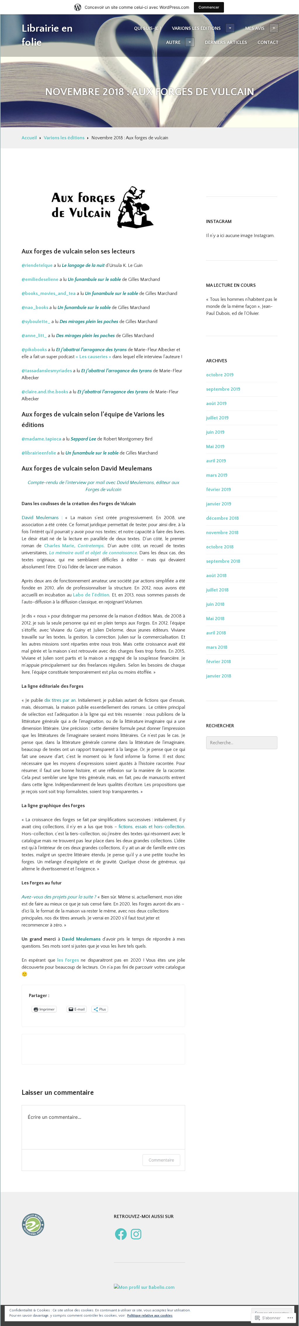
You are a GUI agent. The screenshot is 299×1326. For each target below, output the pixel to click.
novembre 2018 (222, 532)
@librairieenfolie (39, 453)
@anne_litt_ (35, 335)
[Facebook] (121, 1234)
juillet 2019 (217, 418)
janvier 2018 (218, 676)
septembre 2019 (223, 389)
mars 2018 (216, 647)
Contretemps (91, 545)
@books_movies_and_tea (49, 293)
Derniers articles (226, 42)
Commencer (209, 7)
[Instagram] (136, 1234)
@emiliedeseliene (40, 279)
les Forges (68, 960)
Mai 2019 (215, 446)
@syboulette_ (36, 321)
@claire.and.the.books (45, 391)
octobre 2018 (220, 547)
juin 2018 (215, 604)
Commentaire (161, 1159)
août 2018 (216, 575)
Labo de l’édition (91, 595)
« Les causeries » (93, 356)
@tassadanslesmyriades (47, 370)
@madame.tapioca (41, 439)
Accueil (29, 137)
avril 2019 (216, 461)
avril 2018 (216, 633)
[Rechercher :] (241, 742)
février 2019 (218, 489)
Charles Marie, (61, 545)
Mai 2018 (215, 618)
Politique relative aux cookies (150, 1316)
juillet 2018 (217, 590)
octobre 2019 (220, 375)
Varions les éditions (196, 28)
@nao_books (35, 307)
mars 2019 (216, 475)
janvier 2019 (218, 504)
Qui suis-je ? (147, 28)
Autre (173, 42)
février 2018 (218, 661)
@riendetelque (37, 265)
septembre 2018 (223, 561)
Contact (268, 42)
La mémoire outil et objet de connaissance (93, 552)
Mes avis (255, 28)
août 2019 (216, 403)
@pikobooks (34, 349)
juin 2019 (215, 432)
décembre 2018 (222, 518)
